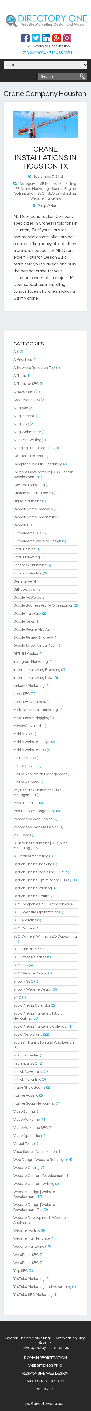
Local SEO (21, 694)
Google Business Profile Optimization (43, 605)
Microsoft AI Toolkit (28, 726)
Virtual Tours (23, 1144)
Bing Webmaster (27, 432)
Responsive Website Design (36, 827)
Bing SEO (21, 424)
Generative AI (24, 581)
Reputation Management (34, 811)
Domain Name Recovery (33, 509)
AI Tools (19, 376)
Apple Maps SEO (26, 400)
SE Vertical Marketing (30, 856)
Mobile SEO (22, 734)
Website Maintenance (31, 1238)
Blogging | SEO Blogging (33, 448)
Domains (20, 525)
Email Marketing (26, 557)
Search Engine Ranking (32, 888)
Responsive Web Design (33, 819)
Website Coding (26, 1168)
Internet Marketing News (33, 678)
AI (15, 352)
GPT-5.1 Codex (25, 653)
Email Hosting (24, 549)
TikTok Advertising (28, 1071)
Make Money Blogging (31, 718)
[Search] (82, 76)
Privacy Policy (34, 1348)
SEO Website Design (30, 973)
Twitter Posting (25, 1095)
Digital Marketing (27, 501)
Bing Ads (20, 408)
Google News (24, 621)
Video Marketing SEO (30, 1127)
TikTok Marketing (27, 1079)
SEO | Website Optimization (35, 912)
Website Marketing (45, 198)
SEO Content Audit (29, 928)
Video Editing (24, 1111)
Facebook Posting (27, 573)
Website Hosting (26, 1230)
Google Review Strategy (33, 637)
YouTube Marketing (29, 1279)
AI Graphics (22, 360)
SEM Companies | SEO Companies (41, 904)
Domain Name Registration (35, 517)
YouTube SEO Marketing (33, 1295)
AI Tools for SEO (26, 384)
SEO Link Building (62, 193)
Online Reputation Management (40, 774)
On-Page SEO (25, 766)
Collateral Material (28, 456)
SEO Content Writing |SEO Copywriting (45, 936)
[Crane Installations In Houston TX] (45, 136)
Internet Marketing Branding (36, 670)
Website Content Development (39, 1176)
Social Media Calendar (31, 1005)
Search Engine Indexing (32, 864)
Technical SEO (25, 1063)
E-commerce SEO (28, 533)
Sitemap (61, 1348)
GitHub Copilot (25, 589)
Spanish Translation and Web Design (43, 1042)
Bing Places (23, 416)
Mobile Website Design (31, 742)
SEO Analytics (24, 920)
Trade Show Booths (29, 1087)
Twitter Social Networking (34, 1103)
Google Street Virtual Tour (34, 645)
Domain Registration (45, 1358)
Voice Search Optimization (35, 1152)
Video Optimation (27, 1136)
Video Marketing (26, 1119)
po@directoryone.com (45, 1404)
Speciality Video (26, 1055)
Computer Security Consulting (37, 464)
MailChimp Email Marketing (35, 710)
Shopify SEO (23, 981)
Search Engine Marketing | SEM (39, 872)
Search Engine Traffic (31, 896)
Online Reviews (26, 782)
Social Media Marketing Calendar (40, 1026)
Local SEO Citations (29, 702)
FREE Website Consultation (47, 46)
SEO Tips (20, 965)
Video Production (45, 1381)
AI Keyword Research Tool (34, 368)
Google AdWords (27, 597)
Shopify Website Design (32, 989)
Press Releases (25, 803)
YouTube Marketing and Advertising (42, 1287)
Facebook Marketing (30, 565)
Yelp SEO (20, 1271)
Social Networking (27, 1034)
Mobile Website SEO (29, 750)
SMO (17, 997)
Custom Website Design (33, 493)
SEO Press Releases (29, 957)
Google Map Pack (27, 613)
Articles (45, 1389)
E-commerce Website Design (37, 541)
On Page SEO (24, 758)
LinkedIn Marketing (29, 686)
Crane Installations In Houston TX (45, 158)
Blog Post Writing (27, 440)
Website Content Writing (33, 1184)
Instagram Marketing (30, 662)
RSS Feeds (22, 835)
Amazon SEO (24, 392)
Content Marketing (29, 485)
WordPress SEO (26, 1254)
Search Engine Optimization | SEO (41, 880)
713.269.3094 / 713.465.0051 (47, 53)
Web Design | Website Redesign (39, 1160)
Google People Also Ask (32, 629)
